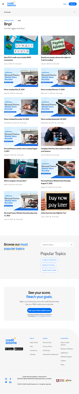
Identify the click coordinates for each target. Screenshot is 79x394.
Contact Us (33, 350)
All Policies (46, 350)
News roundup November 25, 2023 (16, 119)
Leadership (64, 353)
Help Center (34, 342)
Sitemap (32, 354)
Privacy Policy (47, 316)
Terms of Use (38, 316)
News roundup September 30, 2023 (53, 119)
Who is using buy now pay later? (15, 181)
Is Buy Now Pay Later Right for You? (53, 213)
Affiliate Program (66, 357)
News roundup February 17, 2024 (53, 89)
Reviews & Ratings (67, 349)
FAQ (31, 346)
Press (62, 365)
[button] (4, 4)
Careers (63, 361)
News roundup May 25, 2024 (14, 89)
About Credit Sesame (65, 343)
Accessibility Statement (50, 354)
